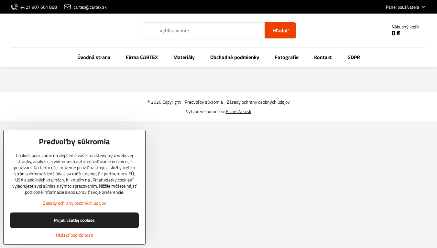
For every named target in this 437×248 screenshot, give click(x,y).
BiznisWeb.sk (238, 111)
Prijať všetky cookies (74, 220)
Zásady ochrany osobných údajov (258, 101)
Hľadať (280, 30)
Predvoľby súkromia (204, 101)
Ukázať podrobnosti (74, 235)
